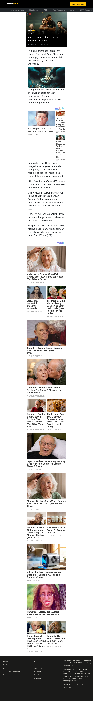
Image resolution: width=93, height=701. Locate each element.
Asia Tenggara (59, 10)
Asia (72, 10)
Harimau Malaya (17, 10)
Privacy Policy (8, 675)
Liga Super (33, 10)
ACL (45, 10)
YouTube (37, 671)
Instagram (38, 668)
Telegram (37, 678)
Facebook (38, 665)
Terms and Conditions (11, 671)
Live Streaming (78, 4)
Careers (6, 668)
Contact (6, 665)
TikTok (36, 675)
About (5, 661)
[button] (46, 77)
